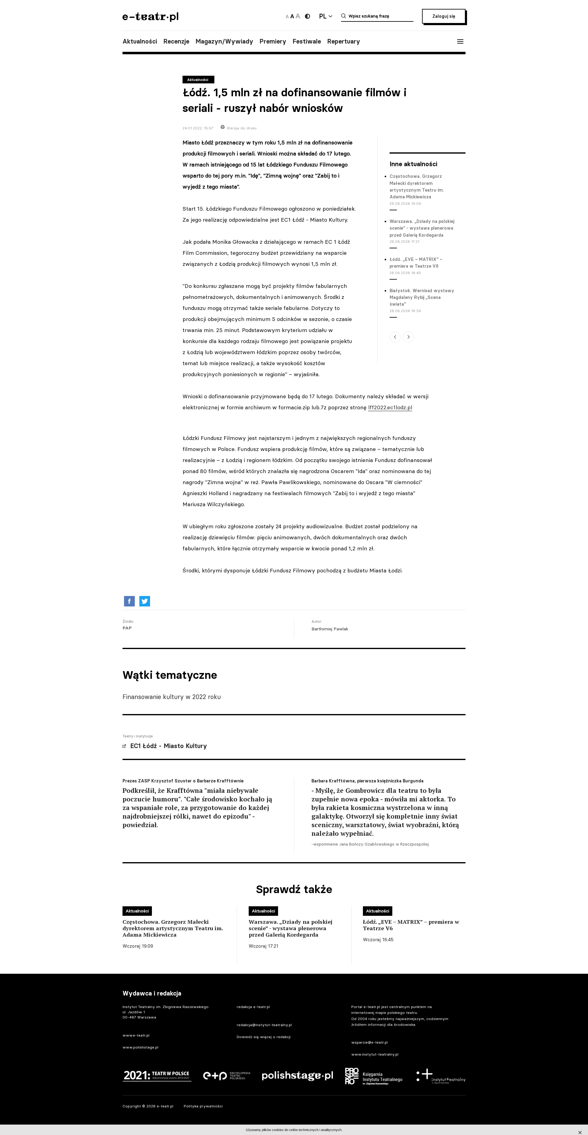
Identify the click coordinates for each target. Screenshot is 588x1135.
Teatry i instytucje (138, 736)
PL (322, 16)
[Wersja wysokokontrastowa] (307, 16)
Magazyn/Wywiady (224, 41)
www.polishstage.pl (140, 1047)
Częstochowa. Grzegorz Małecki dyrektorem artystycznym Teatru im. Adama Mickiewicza (417, 187)
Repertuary (343, 41)
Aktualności (140, 41)
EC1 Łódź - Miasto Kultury (168, 746)
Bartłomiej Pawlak (329, 629)
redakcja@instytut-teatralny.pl (264, 1024)
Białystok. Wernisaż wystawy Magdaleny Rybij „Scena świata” (422, 297)
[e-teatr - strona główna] (150, 19)
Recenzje (176, 41)
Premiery (272, 41)
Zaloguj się (443, 16)
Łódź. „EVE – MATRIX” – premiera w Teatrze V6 (416, 263)
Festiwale (306, 41)
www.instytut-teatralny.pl (374, 1054)
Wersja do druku (242, 128)
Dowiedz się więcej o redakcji (264, 1036)
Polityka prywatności (203, 1106)
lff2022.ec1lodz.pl (390, 407)
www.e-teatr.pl (136, 1035)
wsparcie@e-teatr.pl (369, 1042)
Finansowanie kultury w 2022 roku (172, 697)
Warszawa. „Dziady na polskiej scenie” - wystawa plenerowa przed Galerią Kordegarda (422, 228)
